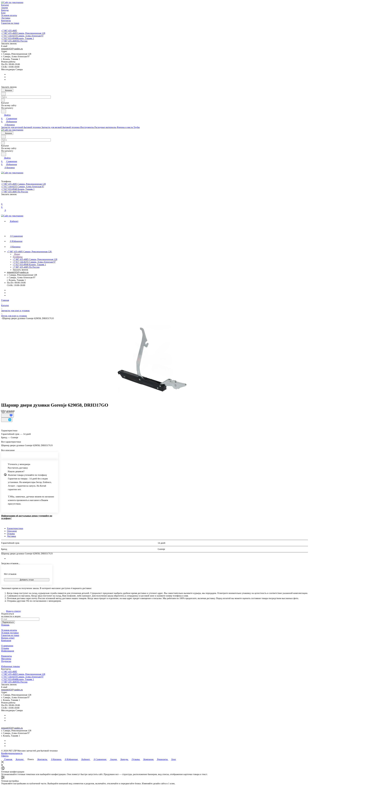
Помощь (5, 625)
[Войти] (2, 200)
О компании (7, 645)
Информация (7, 651)
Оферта (4, 756)
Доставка (11, 536)
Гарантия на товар (10, 635)
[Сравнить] (6, 420)
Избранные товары (10, 666)
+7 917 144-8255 (22, 36)
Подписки (6, 661)
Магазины (6, 658)
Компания (6, 640)
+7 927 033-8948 (17, 38)
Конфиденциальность (11, 753)
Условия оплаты (9, 630)
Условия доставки (10, 632)
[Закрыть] (2, 762)
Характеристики (15, 528)
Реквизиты (6, 656)
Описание (12, 531)
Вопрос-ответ (8, 638)
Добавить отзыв (27, 580)
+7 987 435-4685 (9, 30)
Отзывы (11, 533)
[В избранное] (7, 416)
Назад (17, 254)
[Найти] (3, 111)
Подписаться (8, 622)
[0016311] (152, 359)
